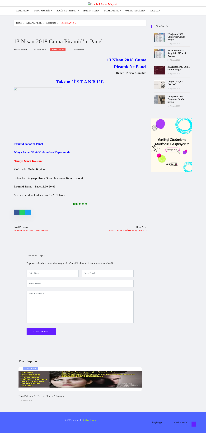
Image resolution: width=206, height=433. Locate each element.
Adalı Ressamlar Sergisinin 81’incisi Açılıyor (177, 53)
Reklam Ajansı (89, 420)
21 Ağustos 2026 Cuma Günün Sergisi (179, 68)
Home (19, 23)
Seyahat (154, 11)
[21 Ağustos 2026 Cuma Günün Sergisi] (159, 70)
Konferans (51, 23)
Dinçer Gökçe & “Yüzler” (175, 83)
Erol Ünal (31, 369)
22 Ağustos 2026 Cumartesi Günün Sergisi (176, 37)
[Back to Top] (194, 424)
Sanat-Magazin (42, 11)
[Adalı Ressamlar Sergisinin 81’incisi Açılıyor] (159, 53)
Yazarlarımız (111, 11)
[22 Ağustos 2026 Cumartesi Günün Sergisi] (159, 37)
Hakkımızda (22, 11)
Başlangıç (157, 422)
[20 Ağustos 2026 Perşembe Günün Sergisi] (159, 99)
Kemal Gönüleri (20, 50)
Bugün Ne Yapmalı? (66, 11)
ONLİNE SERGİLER (134, 11)
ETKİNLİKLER (34, 23)
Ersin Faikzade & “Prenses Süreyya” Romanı (41, 396)
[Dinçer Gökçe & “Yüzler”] (159, 84)
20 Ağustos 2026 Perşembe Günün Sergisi (176, 99)
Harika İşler (90, 11)
